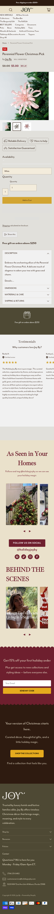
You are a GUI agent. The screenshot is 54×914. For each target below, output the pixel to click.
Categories (19, 25)
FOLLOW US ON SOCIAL (27, 543)
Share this (11, 234)
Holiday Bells (20, 28)
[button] (27, 209)
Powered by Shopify (29, 895)
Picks (2, 28)
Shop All (3, 37)
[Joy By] (27, 10)
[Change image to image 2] (17, 126)
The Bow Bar (18, 18)
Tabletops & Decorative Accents (12, 34)
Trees (30, 28)
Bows (9, 28)
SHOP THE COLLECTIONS (27, 753)
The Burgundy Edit (7, 21)
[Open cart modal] (48, 10)
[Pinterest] (17, 556)
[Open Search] (11, 10)
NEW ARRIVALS (6, 15)
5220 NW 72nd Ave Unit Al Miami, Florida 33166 (26, 884)
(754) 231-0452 (13, 873)
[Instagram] (30, 556)
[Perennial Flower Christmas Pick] (24, 96)
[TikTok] (23, 556)
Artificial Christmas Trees (29, 31)
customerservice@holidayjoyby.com (21, 879)
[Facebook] (36, 556)
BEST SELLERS (6, 25)
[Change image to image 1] (6, 126)
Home (4, 43)
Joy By (8, 59)
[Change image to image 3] (27, 126)
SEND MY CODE (27, 691)
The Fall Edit (23, 21)
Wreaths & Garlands (8, 31)
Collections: (4, 18)
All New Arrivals (22, 15)
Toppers (31, 34)
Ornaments (31, 25)
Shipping (6, 225)
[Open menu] (5, 10)
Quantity (7, 176)
